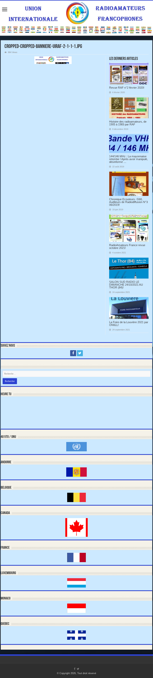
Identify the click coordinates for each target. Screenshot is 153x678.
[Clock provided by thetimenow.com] (17, 406)
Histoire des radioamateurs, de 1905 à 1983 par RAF (127, 123)
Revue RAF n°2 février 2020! (126, 87)
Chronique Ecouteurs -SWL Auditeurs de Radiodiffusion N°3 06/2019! (128, 202)
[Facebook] (73, 353)
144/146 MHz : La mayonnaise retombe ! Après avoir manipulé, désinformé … (128, 159)
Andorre (6, 462)
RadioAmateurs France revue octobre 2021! (127, 246)
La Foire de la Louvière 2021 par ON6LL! (128, 323)
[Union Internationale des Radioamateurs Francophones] (76, 18)
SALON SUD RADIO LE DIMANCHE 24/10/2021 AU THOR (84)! (126, 284)
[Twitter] (80, 353)
